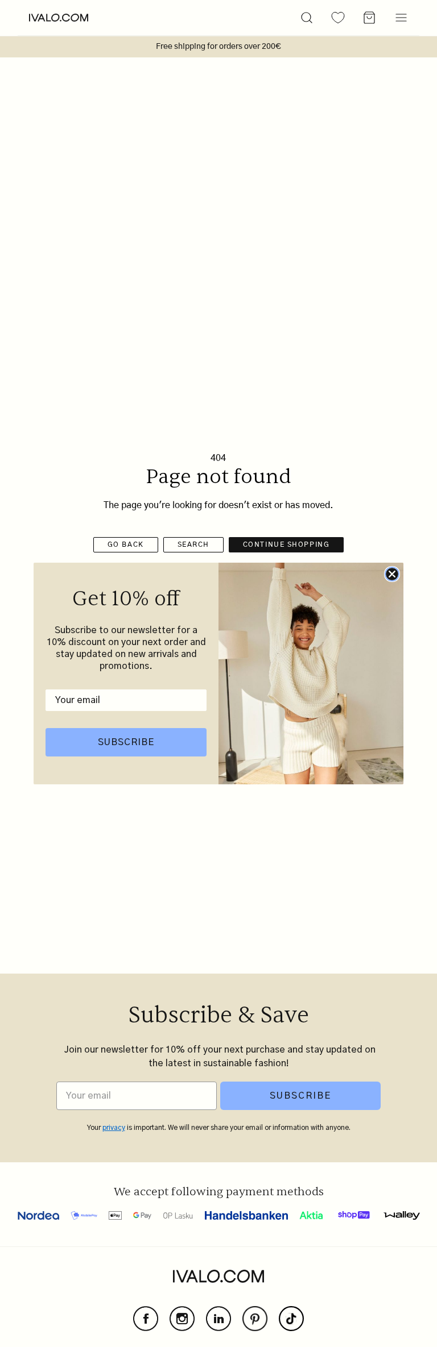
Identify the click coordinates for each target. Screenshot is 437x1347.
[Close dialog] (392, 574)
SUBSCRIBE (126, 742)
